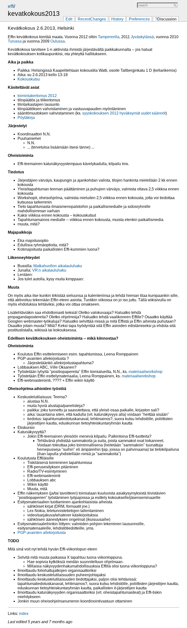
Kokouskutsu (29, 79)
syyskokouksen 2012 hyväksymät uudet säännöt (124, 113)
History (117, 19)
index (23, 613)
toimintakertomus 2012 (37, 96)
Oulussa (57, 41)
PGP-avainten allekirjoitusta (42, 533)
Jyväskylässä (142, 37)
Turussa (15, 41)
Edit (68, 19)
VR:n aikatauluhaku (49, 270)
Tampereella (108, 37)
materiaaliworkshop (145, 372)
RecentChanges (92, 19)
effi (11, 6)
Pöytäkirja (26, 117)
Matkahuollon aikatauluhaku (57, 266)
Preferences (139, 19)
